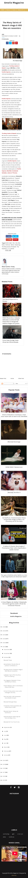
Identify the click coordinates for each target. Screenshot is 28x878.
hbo (13, 243)
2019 (3, 764)
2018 (3, 768)
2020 (4, 760)
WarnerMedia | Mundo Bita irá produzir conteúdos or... (12, 664)
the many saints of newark (9, 246)
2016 (3, 776)
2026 (4, 627)
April (5, 743)
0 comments (5, 39)
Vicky (13, 266)
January (6, 755)
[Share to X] (8, 250)
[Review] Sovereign (14, 442)
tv (8, 248)
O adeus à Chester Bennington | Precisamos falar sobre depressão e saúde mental (14, 548)
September (7, 727)
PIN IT (16, 239)
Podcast (9, 12)
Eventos (3, 12)
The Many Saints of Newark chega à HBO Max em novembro (13, 670)
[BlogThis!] (7, 250)
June (5, 735)
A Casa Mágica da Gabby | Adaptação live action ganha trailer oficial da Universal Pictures (14, 603)
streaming (17, 245)
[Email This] (6, 250)
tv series (11, 248)
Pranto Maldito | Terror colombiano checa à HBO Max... (13, 686)
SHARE (9, 236)
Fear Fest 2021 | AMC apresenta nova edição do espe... (12, 697)
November (7, 653)
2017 (3, 772)
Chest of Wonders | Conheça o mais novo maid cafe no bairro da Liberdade (14, 415)
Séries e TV (20, 9)
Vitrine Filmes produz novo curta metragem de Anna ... (13, 691)
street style (20, 834)
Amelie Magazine (14, 2)
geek (3, 34)
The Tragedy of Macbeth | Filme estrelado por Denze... (12, 681)
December (7, 649)
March (6, 747)
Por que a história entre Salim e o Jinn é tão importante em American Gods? (14, 576)
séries (12, 245)
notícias (7, 245)
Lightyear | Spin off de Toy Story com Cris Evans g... (12, 675)
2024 (4, 634)
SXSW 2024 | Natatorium (14, 467)
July (5, 731)
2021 (3, 646)
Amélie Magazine (16, 616)
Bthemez (14, 875)
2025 (4, 631)
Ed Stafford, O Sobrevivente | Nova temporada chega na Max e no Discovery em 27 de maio (14, 519)
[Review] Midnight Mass (10, 702)
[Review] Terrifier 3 (14, 492)
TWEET (16, 236)
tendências (11, 837)
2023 (4, 638)
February (6, 751)
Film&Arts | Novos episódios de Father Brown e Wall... (12, 706)
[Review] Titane (8, 660)
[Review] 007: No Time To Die (11, 722)
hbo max (17, 243)
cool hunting (6, 834)
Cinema (14, 9)
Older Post (21, 378)
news (3, 245)
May (5, 739)
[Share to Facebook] (10, 250)
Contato (20, 12)
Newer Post (3, 378)
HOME (2, 9)
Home (12, 378)
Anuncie (14, 12)
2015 (3, 780)
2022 (4, 642)
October (6, 657)
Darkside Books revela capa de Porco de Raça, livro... (12, 717)
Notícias (8, 9)
